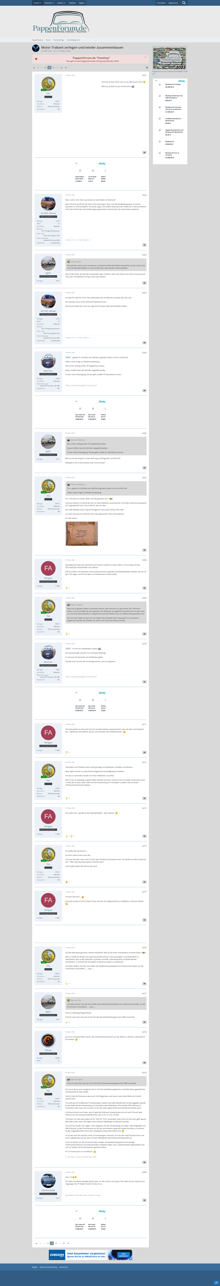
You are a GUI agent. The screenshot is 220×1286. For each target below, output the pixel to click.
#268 (144, 560)
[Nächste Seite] (66, 67)
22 (61, 67)
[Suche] (184, 3)
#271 (144, 724)
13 (45, 67)
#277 (144, 993)
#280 (144, 1172)
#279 (144, 1072)
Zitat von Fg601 (76, 605)
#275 (144, 892)
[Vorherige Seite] (34, 67)
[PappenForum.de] (110, 21)
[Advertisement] (82, 113)
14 (49, 67)
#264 (144, 293)
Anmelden (161, 3)
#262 (144, 195)
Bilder (39, 224)
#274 (144, 846)
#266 (144, 433)
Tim (68, 357)
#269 (144, 598)
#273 (144, 808)
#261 (144, 75)
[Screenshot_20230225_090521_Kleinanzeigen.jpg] (81, 533)
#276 (144, 947)
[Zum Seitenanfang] (216, 1283)
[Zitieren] (144, 152)
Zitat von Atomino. (77, 440)
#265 (144, 352)
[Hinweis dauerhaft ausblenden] (145, 57)
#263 (144, 255)
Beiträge (39, 101)
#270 (144, 644)
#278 (144, 1032)
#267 (144, 477)
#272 (144, 762)
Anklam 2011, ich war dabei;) (76, 240)
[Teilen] (147, 67)
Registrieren (173, 3)
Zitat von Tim (75, 262)
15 (53, 67)
